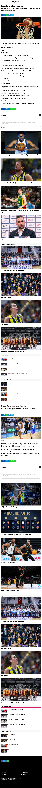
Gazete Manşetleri (24, 772)
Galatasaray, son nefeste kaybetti (9, 562)
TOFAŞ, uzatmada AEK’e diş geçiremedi (10, 507)
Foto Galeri (3, 765)
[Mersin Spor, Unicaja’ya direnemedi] (21, 577)
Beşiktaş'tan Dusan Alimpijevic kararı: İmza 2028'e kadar (15, 239)
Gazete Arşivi (23, 774)
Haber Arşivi (3, 774)
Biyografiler (23, 767)
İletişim (6, 781)
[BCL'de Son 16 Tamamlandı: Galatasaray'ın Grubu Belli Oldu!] (21, 521)
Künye (2, 781)
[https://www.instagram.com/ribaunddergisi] (6, 761)
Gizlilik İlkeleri (16, 781)
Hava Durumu (3, 772)
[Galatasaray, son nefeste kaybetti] (21, 549)
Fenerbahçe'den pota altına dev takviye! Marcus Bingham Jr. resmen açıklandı (21, 155)
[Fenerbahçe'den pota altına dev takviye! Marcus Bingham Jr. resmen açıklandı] (21, 142)
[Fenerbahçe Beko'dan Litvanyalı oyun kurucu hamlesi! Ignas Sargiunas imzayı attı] (21, 197)
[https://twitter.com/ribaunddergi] (4, 761)
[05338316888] (8, 761)
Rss (20, 781)
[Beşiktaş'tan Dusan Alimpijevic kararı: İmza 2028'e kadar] (21, 226)
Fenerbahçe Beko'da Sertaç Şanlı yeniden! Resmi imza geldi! (16, 183)
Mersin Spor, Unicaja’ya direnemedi (10, 590)
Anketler (2, 768)
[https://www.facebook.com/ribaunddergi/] (2, 761)
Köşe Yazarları (4, 767)
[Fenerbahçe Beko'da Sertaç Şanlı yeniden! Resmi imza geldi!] (21, 169)
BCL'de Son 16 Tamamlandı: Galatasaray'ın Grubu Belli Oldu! (16, 534)
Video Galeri (23, 765)
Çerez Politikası (10, 781)
